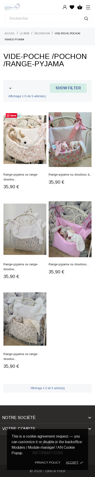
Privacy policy (47, 462)
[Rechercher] (86, 19)
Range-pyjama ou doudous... (69, 264)
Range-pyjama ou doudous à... (70, 174)
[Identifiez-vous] (65, 7)
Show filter (68, 88)
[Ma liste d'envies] (72, 7)
